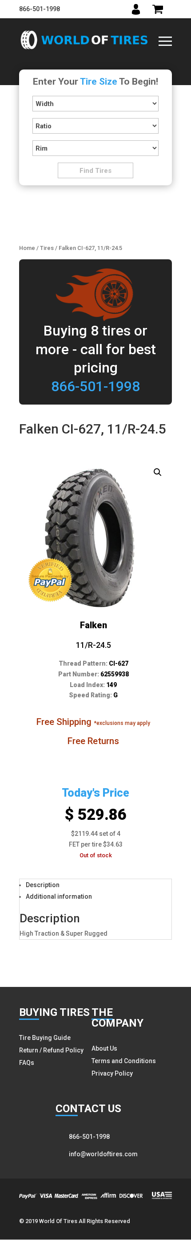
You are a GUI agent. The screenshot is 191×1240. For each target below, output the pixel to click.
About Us (104, 1048)
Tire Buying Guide (45, 1037)
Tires (47, 248)
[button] (158, 472)
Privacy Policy (112, 1073)
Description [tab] (43, 884)
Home (27, 248)
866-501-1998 (39, 8)
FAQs (26, 1062)
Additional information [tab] (59, 896)
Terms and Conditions (124, 1060)
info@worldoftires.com (103, 1154)
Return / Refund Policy (51, 1050)
